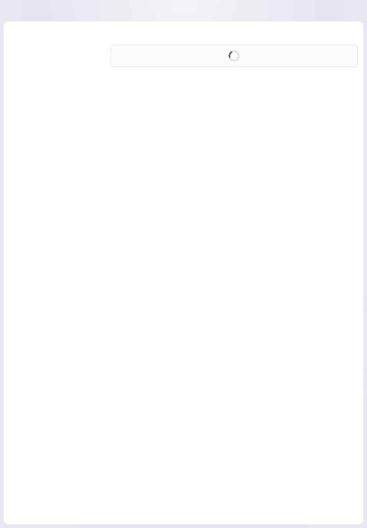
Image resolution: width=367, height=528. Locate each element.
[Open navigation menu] (25, 11)
